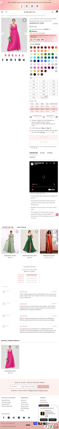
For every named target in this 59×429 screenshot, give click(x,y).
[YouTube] (24, 418)
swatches (42, 132)
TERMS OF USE (33, 390)
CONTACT (32, 157)
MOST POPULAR (21, 227)
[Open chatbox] (55, 426)
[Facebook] (3, 59)
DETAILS (42, 153)
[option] (14, 35)
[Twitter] (7, 59)
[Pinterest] (11, 59)
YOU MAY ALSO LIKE (7, 227)
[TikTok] (19, 418)
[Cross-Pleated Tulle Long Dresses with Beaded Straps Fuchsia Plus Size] (10, 357)
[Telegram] (19, 59)
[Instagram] (9, 418)
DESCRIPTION (34, 153)
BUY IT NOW (43, 142)
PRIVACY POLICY (43, 390)
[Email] (24, 59)
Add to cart (44, 137)
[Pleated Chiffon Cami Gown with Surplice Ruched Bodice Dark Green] (30, 242)
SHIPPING (50, 153)
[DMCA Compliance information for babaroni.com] (27, 425)
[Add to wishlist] (24, 20)
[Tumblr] (15, 59)
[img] (23, 292)
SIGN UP (43, 386)
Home (3, 15)
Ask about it (52, 419)
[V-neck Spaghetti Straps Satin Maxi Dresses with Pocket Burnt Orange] (49, 242)
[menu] (2, 12)
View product (44, 419)
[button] (2, 33)
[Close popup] (56, 407)
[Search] (6, 12)
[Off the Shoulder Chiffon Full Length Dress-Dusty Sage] (10, 242)
